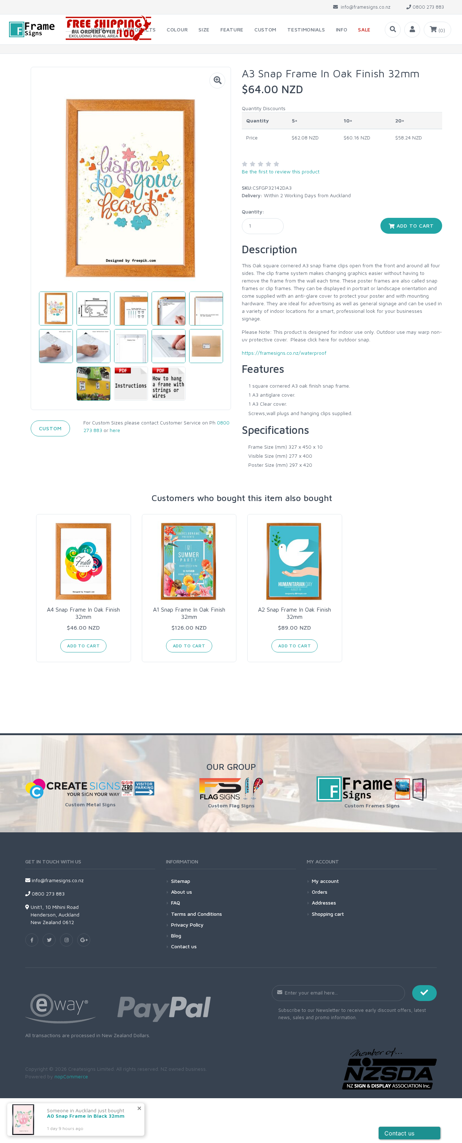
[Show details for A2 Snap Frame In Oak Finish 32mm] (294, 561)
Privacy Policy (187, 925)
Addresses (324, 903)
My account (325, 881)
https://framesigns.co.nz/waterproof (284, 353)
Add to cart (414, 226)
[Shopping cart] (437, 29)
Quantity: (253, 211)
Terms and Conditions (196, 914)
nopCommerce (71, 1076)
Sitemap (180, 881)
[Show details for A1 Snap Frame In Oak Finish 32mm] (189, 561)
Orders (319, 892)
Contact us (184, 946)
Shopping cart (328, 914)
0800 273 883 (47, 893)
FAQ (175, 903)
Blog (176, 935)
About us (181, 892)
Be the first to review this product (280, 171)
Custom (50, 428)
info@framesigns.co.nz (57, 880)
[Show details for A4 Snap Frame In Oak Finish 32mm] (83, 561)
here (115, 430)
